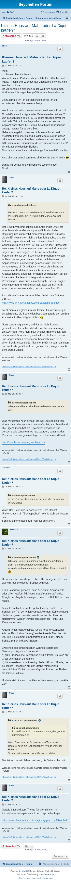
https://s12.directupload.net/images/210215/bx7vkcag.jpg (29, 366)
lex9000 (6, 468)
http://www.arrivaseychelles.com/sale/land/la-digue (31, 302)
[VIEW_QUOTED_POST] (38, 557)
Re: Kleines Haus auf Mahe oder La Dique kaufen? (30, 190)
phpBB (25, 871)
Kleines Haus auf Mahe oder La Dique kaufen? (34, 27)
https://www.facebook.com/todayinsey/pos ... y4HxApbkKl (35, 820)
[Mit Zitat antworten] (60, 49)
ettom (4, 46)
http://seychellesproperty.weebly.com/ (23, 442)
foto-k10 (14, 530)
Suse (11, 177)
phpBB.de (49, 874)
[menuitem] (10, 12)
